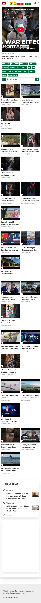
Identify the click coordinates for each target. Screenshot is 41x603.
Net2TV (24, 68)
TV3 (29, 68)
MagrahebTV (18, 71)
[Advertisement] (20, 589)
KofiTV (11, 71)
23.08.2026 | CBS (5, 301)
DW (12, 64)
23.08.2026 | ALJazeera (7, 128)
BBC (3, 64)
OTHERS (31, 71)
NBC (21, 64)
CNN (8, 64)
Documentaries (12, 75)
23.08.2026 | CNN (25, 154)
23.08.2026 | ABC (5, 154)
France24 (5, 68)
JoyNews (12, 68)
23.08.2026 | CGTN (6, 104)
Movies (4, 75)
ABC (26, 64)
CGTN (17, 64)
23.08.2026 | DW (5, 252)
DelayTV (4, 71)
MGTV (25, 71)
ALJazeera (32, 64)
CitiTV (18, 68)
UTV (33, 68)
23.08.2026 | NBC (25, 351)
